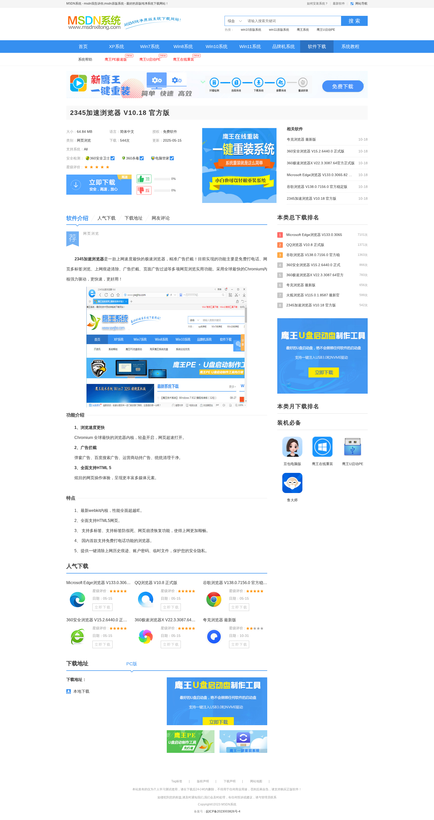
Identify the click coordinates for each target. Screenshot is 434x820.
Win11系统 (250, 46)
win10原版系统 (251, 29)
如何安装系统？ (317, 3)
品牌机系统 (283, 46)
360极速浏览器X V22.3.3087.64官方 (323, 275)
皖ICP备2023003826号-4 (223, 811)
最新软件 (339, 3)
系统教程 (350, 46)
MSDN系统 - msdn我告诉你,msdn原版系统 (95, 3)
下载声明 (230, 781)
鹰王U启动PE (326, 29)
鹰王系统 (303, 29)
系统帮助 (85, 59)
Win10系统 (217, 46)
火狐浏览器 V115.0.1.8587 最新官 (323, 295)
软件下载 (317, 46)
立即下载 (103, 607)
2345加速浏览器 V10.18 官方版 (311, 198)
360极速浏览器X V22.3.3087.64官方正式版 (321, 163)
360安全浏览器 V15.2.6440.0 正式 (323, 265)
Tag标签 (176, 781)
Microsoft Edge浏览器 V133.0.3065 (323, 235)
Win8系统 (183, 46)
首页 (83, 46)
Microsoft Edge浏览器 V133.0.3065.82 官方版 (321, 175)
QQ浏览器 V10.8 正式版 (156, 583)
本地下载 (81, 691)
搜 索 (354, 21)
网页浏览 (91, 233)
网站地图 (256, 781)
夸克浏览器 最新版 (301, 139)
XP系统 (116, 46)
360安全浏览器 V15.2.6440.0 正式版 (315, 151)
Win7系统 (149, 46)
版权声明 (203, 781)
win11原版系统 (279, 29)
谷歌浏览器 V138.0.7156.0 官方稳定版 (317, 187)
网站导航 (361, 3)
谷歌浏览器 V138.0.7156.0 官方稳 (323, 255)
